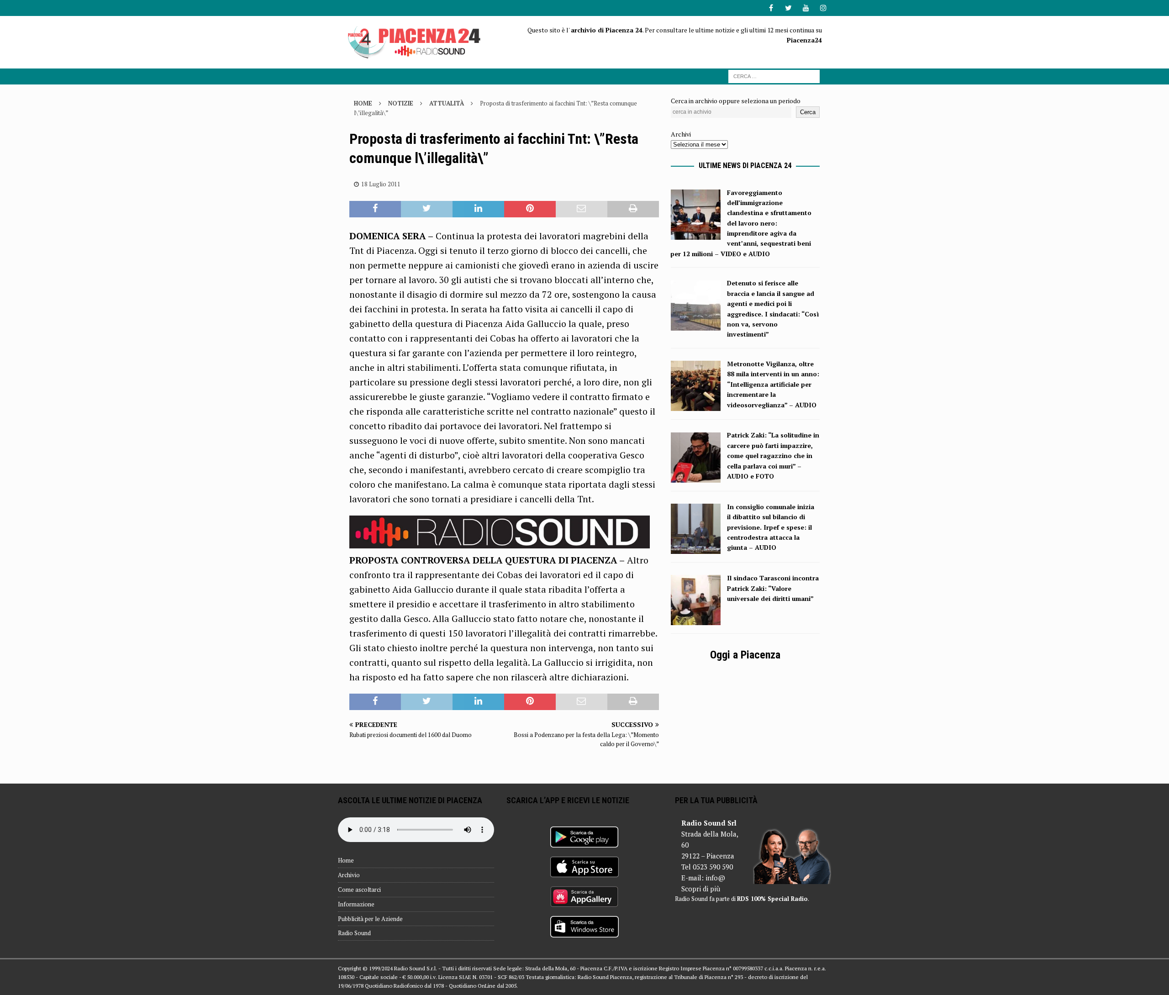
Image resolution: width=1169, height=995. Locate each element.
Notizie (400, 103)
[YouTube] (806, 8)
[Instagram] (823, 8)
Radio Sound (354, 933)
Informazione (356, 904)
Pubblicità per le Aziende (370, 919)
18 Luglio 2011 (380, 184)
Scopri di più (700, 888)
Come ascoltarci (359, 889)
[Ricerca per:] (774, 75)
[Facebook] (771, 8)
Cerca (808, 112)
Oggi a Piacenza (745, 654)
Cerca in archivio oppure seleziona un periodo (735, 100)
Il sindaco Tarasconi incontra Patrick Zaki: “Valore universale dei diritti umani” (773, 588)
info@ (715, 877)
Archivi (681, 134)
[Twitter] (788, 8)
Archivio (349, 875)
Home (346, 860)
